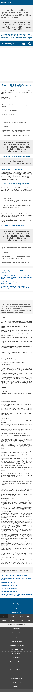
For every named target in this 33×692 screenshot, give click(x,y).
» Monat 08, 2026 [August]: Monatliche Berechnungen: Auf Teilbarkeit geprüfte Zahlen (15, 287)
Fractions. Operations (16, 641)
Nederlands (12, 620)
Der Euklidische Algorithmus (9, 591)
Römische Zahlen (16, 632)
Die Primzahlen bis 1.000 (8, 582)
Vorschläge (16, 604)
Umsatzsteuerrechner (16, 682)
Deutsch (4, 616)
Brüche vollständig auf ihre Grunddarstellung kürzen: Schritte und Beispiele (16, 595)
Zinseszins (16, 674)
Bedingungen (16, 608)
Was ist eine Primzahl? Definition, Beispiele (14, 575)
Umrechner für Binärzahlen (16, 670)
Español (21, 616)
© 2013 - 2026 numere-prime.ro (16, 624)
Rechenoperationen (16, 653)
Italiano (4, 620)
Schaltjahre (16, 666)
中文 (29, 620)
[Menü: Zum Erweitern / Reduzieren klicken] (24, 43)
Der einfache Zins (16, 686)
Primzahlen (6, 2)
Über (16, 600)
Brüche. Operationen (16, 637)
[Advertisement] (16, 64)
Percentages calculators (16, 661)
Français (29, 616)
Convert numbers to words (16, 649)
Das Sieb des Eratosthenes (9, 588)
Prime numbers (16, 628)
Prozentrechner (16, 657)
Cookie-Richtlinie (16, 612)
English (12, 616)
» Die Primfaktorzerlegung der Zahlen (12, 225)
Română (20, 620)
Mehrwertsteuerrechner (16, 678)
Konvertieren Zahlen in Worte (16, 645)
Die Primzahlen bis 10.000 (9, 585)
